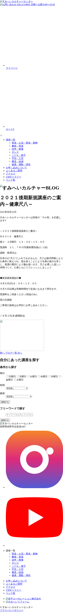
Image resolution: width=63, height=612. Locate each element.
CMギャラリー (13, 177)
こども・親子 (19, 155)
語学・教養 (17, 149)
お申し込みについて (16, 167)
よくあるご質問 (14, 170)
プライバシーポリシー (11, 610)
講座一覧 (10, 139)
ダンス (15, 152)
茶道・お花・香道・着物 (25, 143)
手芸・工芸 (17, 158)
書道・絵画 (17, 161)
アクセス (10, 173)
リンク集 (10, 180)
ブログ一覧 (11, 353)
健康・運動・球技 (21, 164)
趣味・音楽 (17, 146)
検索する (5, 402)
